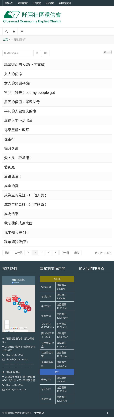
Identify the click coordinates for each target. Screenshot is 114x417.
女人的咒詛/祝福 (17, 83)
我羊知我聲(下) (16, 241)
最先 (7, 252)
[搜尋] (37, 53)
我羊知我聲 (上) (16, 232)
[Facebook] (107, 413)
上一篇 (18, 252)
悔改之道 (11, 148)
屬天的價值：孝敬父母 (22, 101)
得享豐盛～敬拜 (16, 129)
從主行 (9, 139)
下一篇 (65, 252)
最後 (76, 252)
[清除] (45, 53)
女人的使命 (13, 73)
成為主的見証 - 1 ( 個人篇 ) (25, 195)
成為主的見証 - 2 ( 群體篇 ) (25, 204)
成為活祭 (11, 213)
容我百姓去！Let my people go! (29, 92)
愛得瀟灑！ (13, 176)
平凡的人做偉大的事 (20, 111)
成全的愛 (11, 185)
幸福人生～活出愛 (18, 120)
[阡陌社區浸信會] (32, 16)
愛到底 (9, 167)
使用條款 (39, 412)
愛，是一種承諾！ (18, 157)
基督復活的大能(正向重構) (24, 64)
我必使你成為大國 (18, 223)
